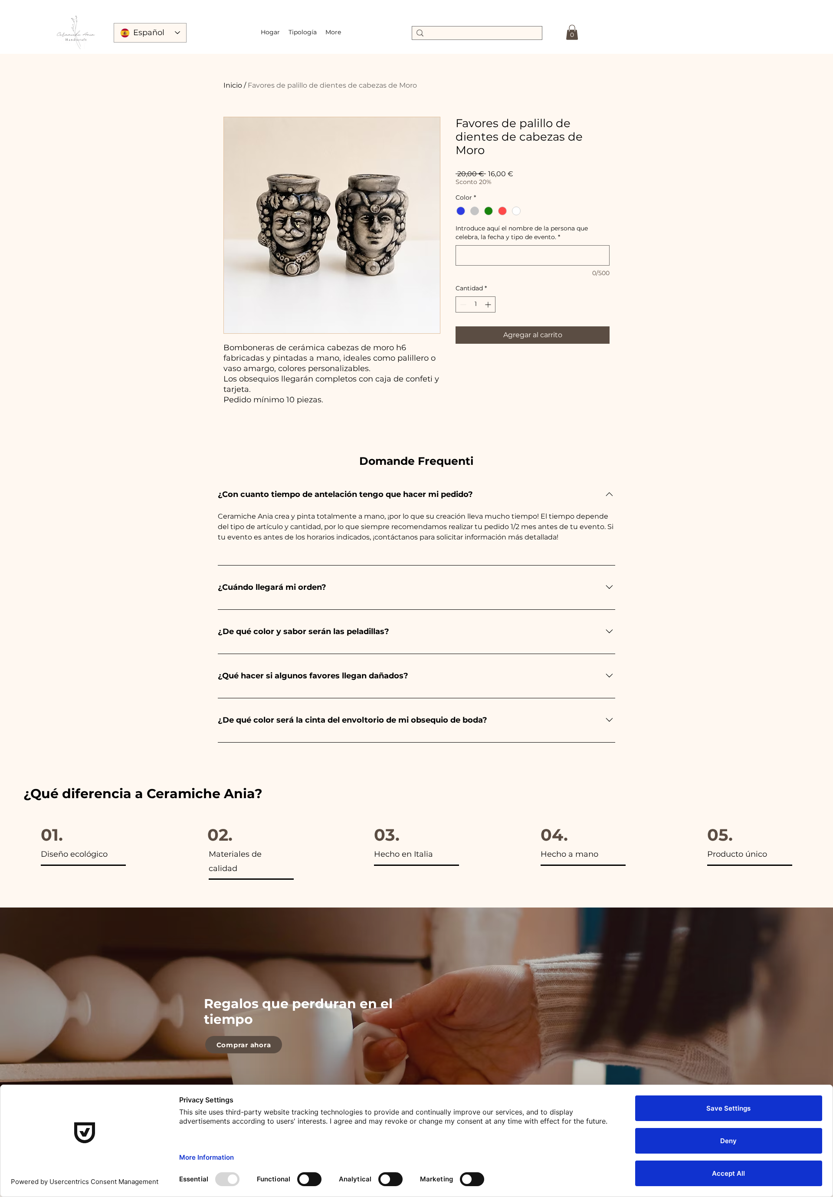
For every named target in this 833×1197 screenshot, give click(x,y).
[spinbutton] (475, 304)
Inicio (232, 85)
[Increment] (488, 304)
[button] (302, 32)
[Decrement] (462, 304)
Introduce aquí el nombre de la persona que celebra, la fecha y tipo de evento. (522, 232)
